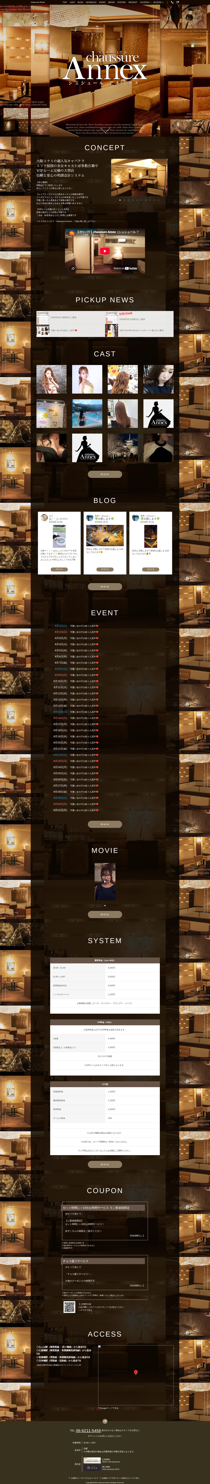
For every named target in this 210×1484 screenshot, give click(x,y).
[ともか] (123, 413)
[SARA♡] (123, 379)
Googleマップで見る (109, 1408)
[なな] (87, 448)
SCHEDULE (91, 2)
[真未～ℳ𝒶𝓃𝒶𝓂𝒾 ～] (87, 413)
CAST (72, 2)
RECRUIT (133, 2)
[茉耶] (158, 379)
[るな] (158, 413)
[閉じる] (147, 1355)
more (105, 474)
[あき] (123, 448)
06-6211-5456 (88, 1430)
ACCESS (157, 2)
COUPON (144, 2)
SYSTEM (121, 2)
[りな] (51, 379)
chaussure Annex (38, 2)
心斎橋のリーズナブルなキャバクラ (84, 1478)
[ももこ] (51, 448)
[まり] (51, 413)
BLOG (80, 2)
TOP (65, 2)
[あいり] (87, 379)
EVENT (102, 2)
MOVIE (111, 2)
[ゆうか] (158, 448)
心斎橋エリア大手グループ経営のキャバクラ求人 (120, 1478)
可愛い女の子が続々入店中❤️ (84, 626)
